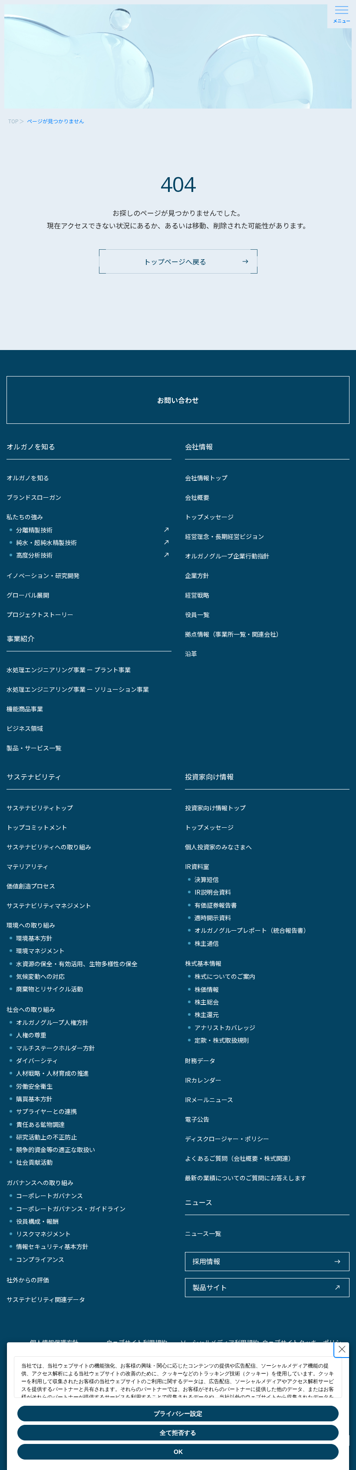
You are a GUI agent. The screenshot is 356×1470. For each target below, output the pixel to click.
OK (178, 1451)
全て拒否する (178, 1432)
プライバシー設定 (178, 1413)
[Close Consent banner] (342, 1349)
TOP (13, 121)
